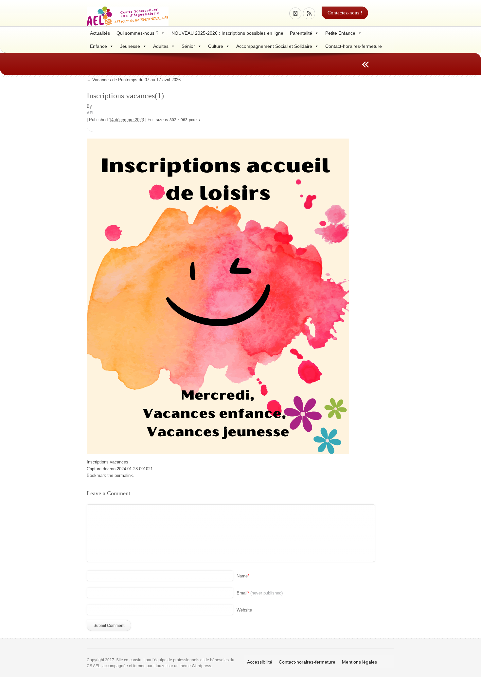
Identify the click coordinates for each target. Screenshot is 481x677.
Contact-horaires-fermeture (353, 46)
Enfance (98, 46)
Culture (215, 46)
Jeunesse (130, 46)
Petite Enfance (340, 33)
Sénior (188, 46)
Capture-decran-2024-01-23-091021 (120, 468)
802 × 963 (178, 120)
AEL (91, 113)
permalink (124, 475)
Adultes (161, 46)
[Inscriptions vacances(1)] (218, 295)
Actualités (100, 33)
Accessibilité (259, 662)
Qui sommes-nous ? (137, 33)
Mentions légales (359, 662)
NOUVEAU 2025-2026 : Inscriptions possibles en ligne (227, 33)
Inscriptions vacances (107, 462)
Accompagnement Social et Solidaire (274, 46)
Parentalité (301, 33)
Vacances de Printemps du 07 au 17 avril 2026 (134, 79)
